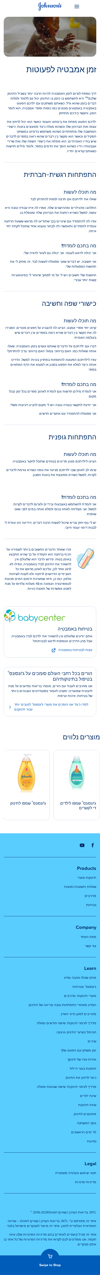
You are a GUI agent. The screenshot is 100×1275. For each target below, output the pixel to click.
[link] (50, 614)
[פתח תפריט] (85, 6)
